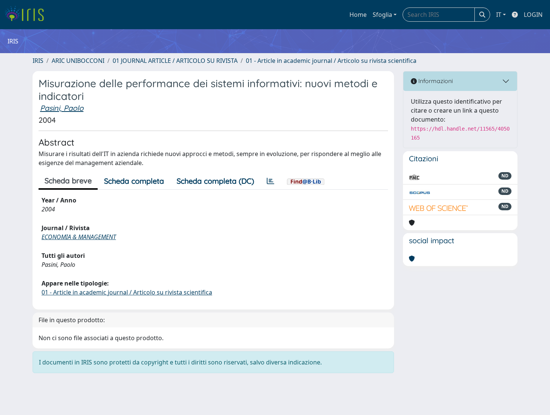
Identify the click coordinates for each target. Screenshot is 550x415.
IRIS (38, 61)
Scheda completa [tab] (134, 181)
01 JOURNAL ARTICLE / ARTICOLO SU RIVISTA (175, 61)
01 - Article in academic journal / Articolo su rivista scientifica (331, 61)
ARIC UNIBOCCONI (78, 61)
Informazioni (435, 81)
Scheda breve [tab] (68, 180)
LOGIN (533, 14)
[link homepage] (27, 14)
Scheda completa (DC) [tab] (215, 181)
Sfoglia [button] (382, 14)
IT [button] (498, 14)
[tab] (270, 181)
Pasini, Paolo (61, 108)
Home (358, 14)
